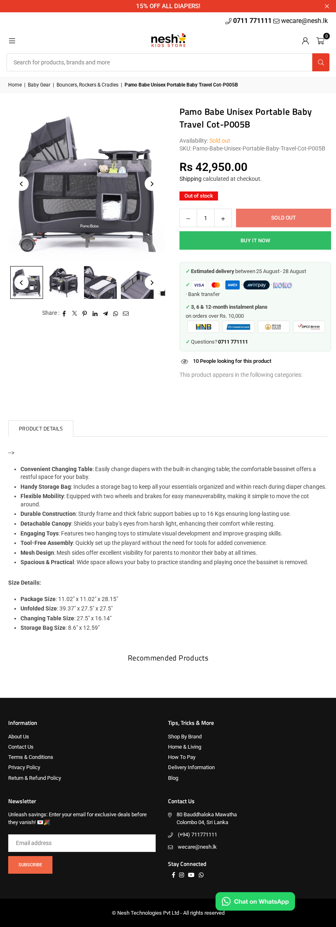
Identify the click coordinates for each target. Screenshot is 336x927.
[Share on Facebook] (64, 313)
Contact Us (21, 747)
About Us (18, 736)
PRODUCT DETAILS (41, 428)
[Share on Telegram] (105, 313)
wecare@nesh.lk (197, 847)
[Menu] (12, 40)
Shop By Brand (185, 736)
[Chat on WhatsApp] (255, 901)
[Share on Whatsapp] (116, 313)
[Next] (152, 184)
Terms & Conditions (30, 757)
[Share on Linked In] (95, 313)
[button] (320, 40)
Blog (173, 778)
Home (15, 85)
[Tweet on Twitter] (75, 313)
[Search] (320, 62)
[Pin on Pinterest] (85, 313)
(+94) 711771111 (197, 834)
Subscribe (30, 865)
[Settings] (305, 40)
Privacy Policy (24, 767)
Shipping (190, 178)
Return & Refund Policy (34, 778)
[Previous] (21, 184)
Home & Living (184, 747)
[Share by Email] (126, 313)
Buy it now (255, 240)
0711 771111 (253, 21)
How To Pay (181, 757)
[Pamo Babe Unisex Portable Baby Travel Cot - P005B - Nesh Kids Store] (63, 282)
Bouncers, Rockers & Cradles (87, 85)
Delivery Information (191, 767)
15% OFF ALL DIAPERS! (168, 6)
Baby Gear (39, 85)
